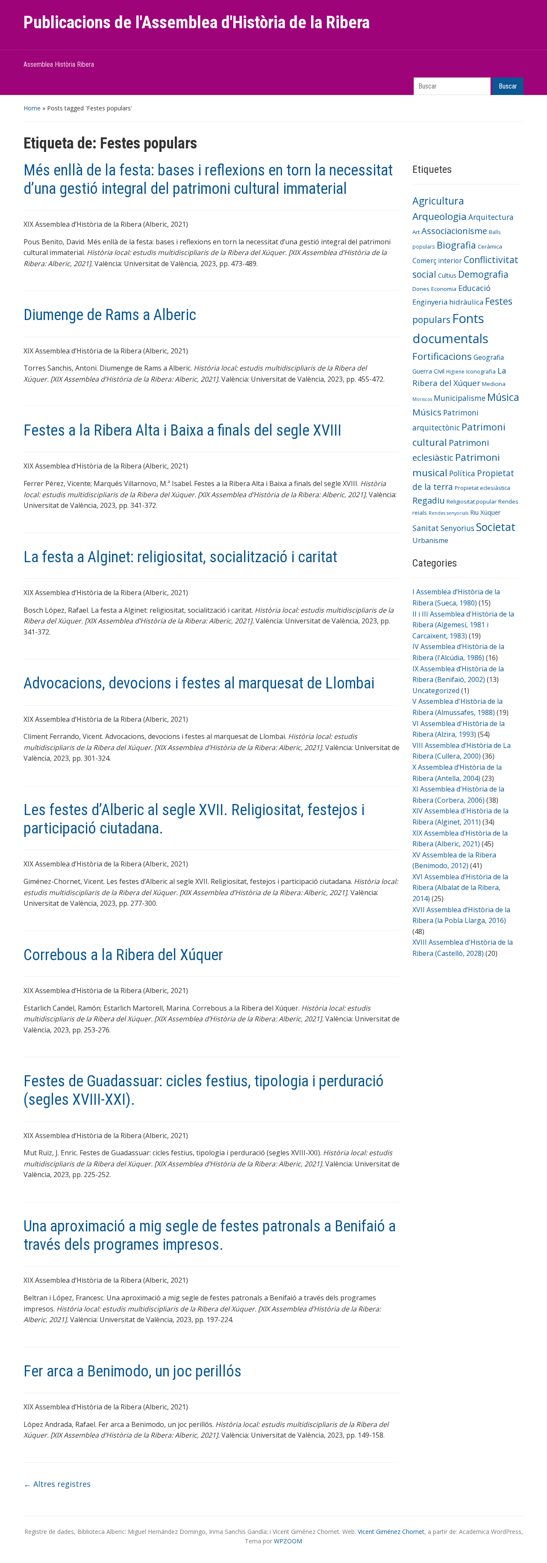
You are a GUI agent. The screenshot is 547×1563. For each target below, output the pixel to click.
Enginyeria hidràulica (447, 302)
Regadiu (428, 500)
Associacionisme (454, 231)
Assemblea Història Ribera (59, 64)
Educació (474, 288)
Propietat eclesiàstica (482, 488)
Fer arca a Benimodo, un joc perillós (132, 1371)
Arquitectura (491, 217)
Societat (495, 526)
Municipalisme (459, 398)
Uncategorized (435, 690)
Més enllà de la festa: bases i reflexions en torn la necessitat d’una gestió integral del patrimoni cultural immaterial (208, 179)
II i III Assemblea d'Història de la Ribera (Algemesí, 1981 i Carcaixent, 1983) (463, 625)
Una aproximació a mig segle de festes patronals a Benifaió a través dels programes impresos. (210, 1235)
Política (462, 473)
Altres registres (57, 1484)
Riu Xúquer (485, 512)
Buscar (508, 86)
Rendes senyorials (448, 513)
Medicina (494, 384)
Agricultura (438, 201)
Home (32, 108)
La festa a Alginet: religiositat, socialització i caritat (180, 557)
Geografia (488, 357)
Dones (420, 289)
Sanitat (425, 528)
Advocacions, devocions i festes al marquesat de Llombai (199, 683)
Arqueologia (439, 216)
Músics (426, 412)
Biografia (456, 245)
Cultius (447, 275)
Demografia (483, 274)
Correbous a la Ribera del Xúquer (123, 955)
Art (416, 232)
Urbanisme (430, 540)
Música (503, 397)
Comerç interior (437, 260)
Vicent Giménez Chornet (391, 1531)
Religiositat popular (472, 501)
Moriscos (422, 399)
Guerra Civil (428, 371)
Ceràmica (490, 246)
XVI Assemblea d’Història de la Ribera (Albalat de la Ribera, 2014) (460, 887)
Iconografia (481, 371)
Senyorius (457, 528)
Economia (443, 289)
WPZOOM (288, 1541)
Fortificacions (442, 356)
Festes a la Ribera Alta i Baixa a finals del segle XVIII (182, 430)
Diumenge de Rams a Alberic (110, 315)
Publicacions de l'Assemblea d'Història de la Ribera (197, 22)
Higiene (455, 371)
